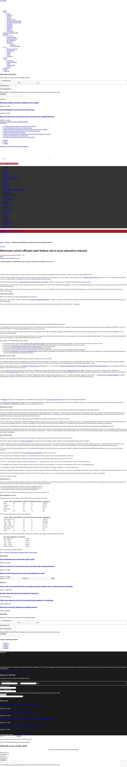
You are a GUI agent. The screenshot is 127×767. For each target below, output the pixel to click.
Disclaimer (26, 734)
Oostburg (4, 399)
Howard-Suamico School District (32, 453)
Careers (9, 66)
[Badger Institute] (20, 153)
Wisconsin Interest (15, 46)
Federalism (10, 24)
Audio (8, 55)
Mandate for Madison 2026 (10, 33)
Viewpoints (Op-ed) (12, 38)
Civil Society (10, 31)
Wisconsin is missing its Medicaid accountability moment (18, 607)
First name (3, 752)
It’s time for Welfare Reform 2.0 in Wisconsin (15, 135)
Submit (19, 736)
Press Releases (11, 50)
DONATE (3, 232)
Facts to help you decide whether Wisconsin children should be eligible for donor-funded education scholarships (36, 586)
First (19, 83)
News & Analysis (11, 37)
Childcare (9, 28)
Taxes (8, 13)
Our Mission (10, 60)
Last (38, 83)
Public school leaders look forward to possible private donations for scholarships (26, 600)
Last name (3, 754)
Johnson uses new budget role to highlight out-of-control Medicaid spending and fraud (26, 134)
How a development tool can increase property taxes (17, 110)
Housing (9, 16)
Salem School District (27, 441)
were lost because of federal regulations (107, 375)
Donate (5, 69)
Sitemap (32, 734)
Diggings (12, 44)
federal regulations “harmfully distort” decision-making (27, 346)
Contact (5, 143)
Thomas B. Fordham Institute (30, 366)
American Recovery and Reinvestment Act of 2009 (34, 282)
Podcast (9, 52)
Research (5, 34)
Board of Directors (12, 62)
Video (8, 53)
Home (5, 10)
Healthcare (10, 27)
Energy (9, 18)
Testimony (10, 56)
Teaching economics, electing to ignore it (14, 132)
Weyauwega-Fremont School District (39, 299)
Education (9, 15)
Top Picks (6, 68)
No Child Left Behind (13, 372)
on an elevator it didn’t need (54, 399)
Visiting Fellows (11, 65)
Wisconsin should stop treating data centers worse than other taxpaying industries (27, 116)
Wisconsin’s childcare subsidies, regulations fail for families (19, 103)
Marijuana (9, 30)
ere (10, 291)
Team (8, 63)
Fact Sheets (10, 41)
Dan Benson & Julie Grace (8, 255)
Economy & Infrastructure (14, 22)
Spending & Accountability (14, 21)
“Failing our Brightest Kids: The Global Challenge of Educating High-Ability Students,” (84, 366)
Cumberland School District (90, 277)
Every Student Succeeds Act (71, 370)
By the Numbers (11, 40)
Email (2, 756)
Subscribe (3, 94)
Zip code (2, 758)
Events (5, 58)
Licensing (9, 25)
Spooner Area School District (10, 402)
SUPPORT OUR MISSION (9, 164)
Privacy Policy (18, 734)
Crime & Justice (11, 19)
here (15, 476)
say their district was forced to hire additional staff (23, 351)
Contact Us (6, 71)
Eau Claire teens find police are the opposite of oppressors (19, 137)
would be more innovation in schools (34, 343)
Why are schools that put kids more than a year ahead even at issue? (21, 131)
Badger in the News (12, 49)
